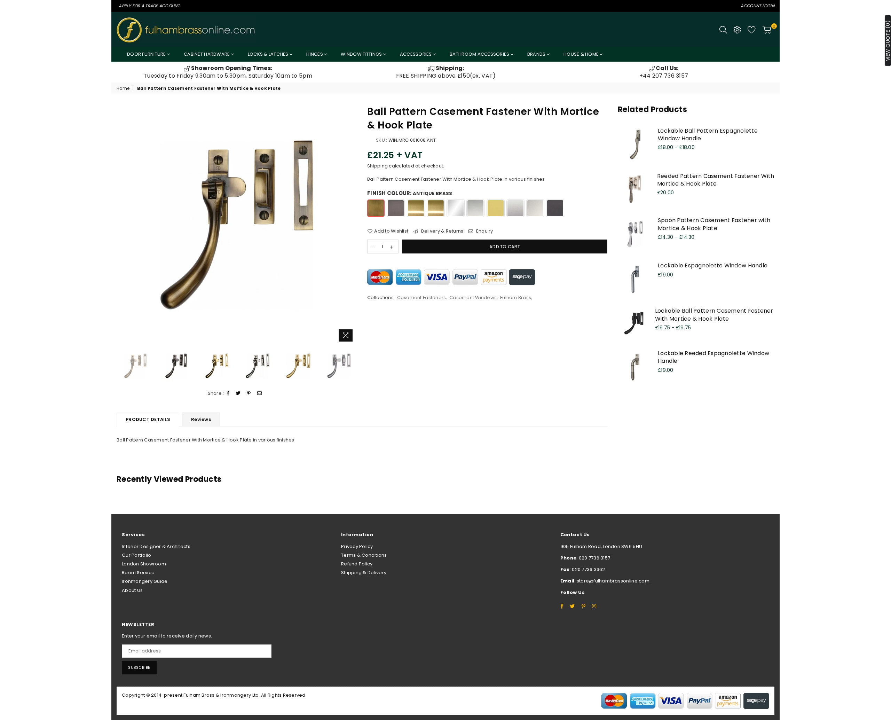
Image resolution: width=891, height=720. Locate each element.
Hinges (315, 54)
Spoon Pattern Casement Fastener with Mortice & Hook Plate (714, 224)
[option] (228, 72)
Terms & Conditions (364, 555)
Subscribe (139, 667)
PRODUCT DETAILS (148, 419)
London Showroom (144, 564)
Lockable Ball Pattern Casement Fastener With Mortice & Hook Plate (714, 314)
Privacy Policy (357, 546)
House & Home (581, 54)
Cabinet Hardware (207, 54)
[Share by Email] (259, 393)
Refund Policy (356, 564)
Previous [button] (123, 225)
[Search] (723, 29)
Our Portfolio (136, 555)
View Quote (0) (888, 40)
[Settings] (737, 29)
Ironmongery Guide (144, 581)
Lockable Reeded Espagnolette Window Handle (713, 357)
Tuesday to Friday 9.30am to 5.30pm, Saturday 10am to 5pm (228, 72)
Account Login (757, 6)
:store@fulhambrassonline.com (611, 581)
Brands (537, 54)
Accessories (416, 54)
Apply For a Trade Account (149, 6)
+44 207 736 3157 (663, 72)
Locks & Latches (269, 54)
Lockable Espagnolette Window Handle (712, 265)
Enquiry (484, 231)
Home (123, 88)
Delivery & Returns (441, 231)
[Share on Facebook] (228, 393)
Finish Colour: (409, 193)
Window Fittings (362, 54)
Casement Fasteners (421, 297)
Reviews (201, 419)
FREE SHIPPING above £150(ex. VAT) (446, 72)
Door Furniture (147, 54)
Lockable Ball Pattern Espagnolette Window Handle (708, 134)
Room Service (138, 572)
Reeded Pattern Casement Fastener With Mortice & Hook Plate (715, 180)
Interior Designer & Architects (156, 546)
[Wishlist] (751, 29)
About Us (132, 590)
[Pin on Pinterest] (249, 393)
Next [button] (351, 225)
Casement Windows (473, 297)
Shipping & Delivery (363, 572)
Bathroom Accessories (480, 54)
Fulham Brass (515, 297)
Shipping (377, 166)
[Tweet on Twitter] (238, 393)
